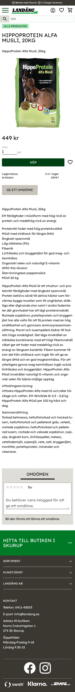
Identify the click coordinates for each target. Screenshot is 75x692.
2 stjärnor (11, 487)
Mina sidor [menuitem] (53, 10)
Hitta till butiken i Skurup (29, 542)
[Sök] (4, 19)
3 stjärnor (14, 487)
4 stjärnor (18, 487)
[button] (5, 10)
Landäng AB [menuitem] (13, 583)
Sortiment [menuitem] (11, 561)
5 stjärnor (21, 487)
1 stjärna (7, 487)
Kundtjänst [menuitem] (13, 572)
